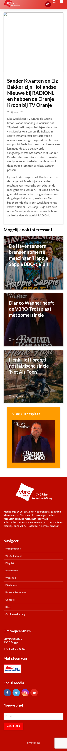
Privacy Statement (16, 592)
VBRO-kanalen (13, 556)
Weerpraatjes (13, 548)
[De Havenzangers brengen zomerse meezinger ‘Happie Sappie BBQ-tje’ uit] (33, 262)
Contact (9, 599)
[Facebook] (7, 692)
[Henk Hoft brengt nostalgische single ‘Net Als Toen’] (33, 376)
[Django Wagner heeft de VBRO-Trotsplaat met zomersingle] (33, 319)
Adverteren (11, 570)
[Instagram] (25, 692)
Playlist (9, 563)
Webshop (10, 577)
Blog (8, 607)
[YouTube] (34, 692)
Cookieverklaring (15, 614)
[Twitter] (16, 692)
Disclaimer (11, 585)
